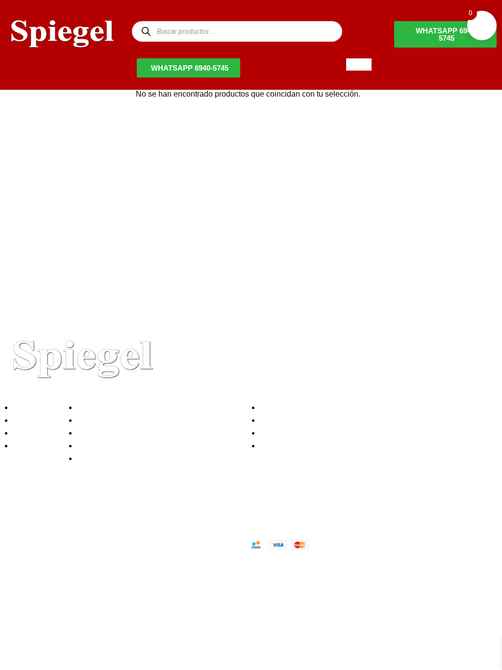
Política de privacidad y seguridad (139, 407)
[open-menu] (359, 64)
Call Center (100, 458)
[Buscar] (146, 31)
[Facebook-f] (17, 510)
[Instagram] (70, 510)
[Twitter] (43, 510)
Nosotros (31, 407)
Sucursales (35, 420)
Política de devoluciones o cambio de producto (161, 420)
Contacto (31, 445)
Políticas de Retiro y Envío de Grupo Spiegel (157, 433)
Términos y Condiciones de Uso (136, 445)
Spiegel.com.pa (85, 543)
